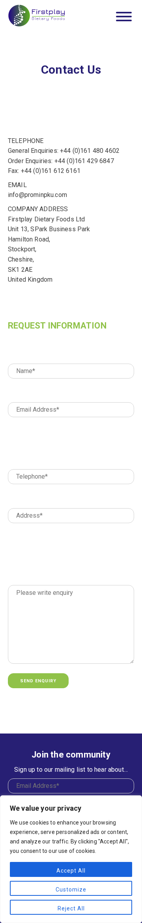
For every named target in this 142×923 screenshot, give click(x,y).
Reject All (71, 908)
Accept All (71, 870)
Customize (71, 889)
